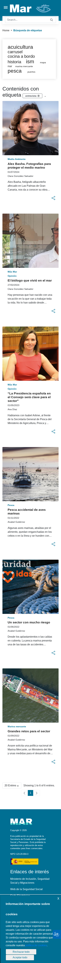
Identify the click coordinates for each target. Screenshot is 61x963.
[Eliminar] (39, 96)
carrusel (15, 52)
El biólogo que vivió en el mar (30, 280)
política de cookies (36, 945)
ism (30, 61)
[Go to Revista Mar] (30, 8)
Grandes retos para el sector (29, 731)
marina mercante (24, 66)
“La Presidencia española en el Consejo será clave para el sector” (29, 397)
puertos (31, 72)
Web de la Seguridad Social (26, 889)
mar (10, 66)
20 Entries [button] (13, 786)
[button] (53, 198)
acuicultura (20, 47)
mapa (43, 62)
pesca (15, 71)
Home (5, 30)
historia (14, 62)
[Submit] (51, 20)
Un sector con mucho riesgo (29, 622)
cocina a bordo (21, 56)
